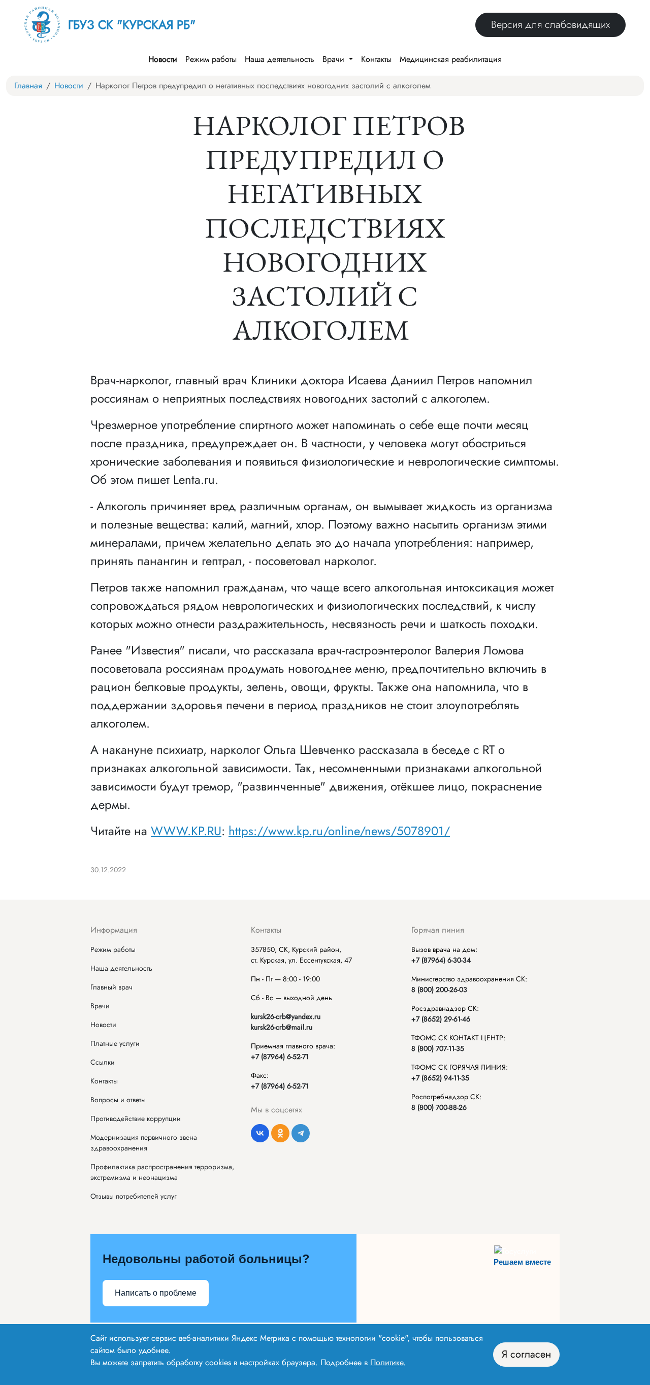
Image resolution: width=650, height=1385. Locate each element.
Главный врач (111, 987)
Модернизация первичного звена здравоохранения (143, 1142)
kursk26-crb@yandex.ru (285, 1016)
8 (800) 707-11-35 (437, 1048)
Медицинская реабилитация (451, 59)
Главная (28, 85)
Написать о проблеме (156, 1293)
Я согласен (526, 1354)
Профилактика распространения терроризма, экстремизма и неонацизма (162, 1172)
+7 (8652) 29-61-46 (440, 1019)
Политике (386, 1362)
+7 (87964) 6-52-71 (280, 1056)
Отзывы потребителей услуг (133, 1196)
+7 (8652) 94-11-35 (440, 1078)
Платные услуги (115, 1043)
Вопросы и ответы (118, 1100)
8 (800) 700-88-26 (439, 1107)
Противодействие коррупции (135, 1118)
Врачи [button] (334, 59)
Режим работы (211, 59)
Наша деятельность (279, 59)
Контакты (376, 59)
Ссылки (102, 1062)
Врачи (100, 1006)
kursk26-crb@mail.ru (281, 1027)
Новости (162, 59)
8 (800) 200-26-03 (439, 989)
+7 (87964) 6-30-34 (441, 960)
